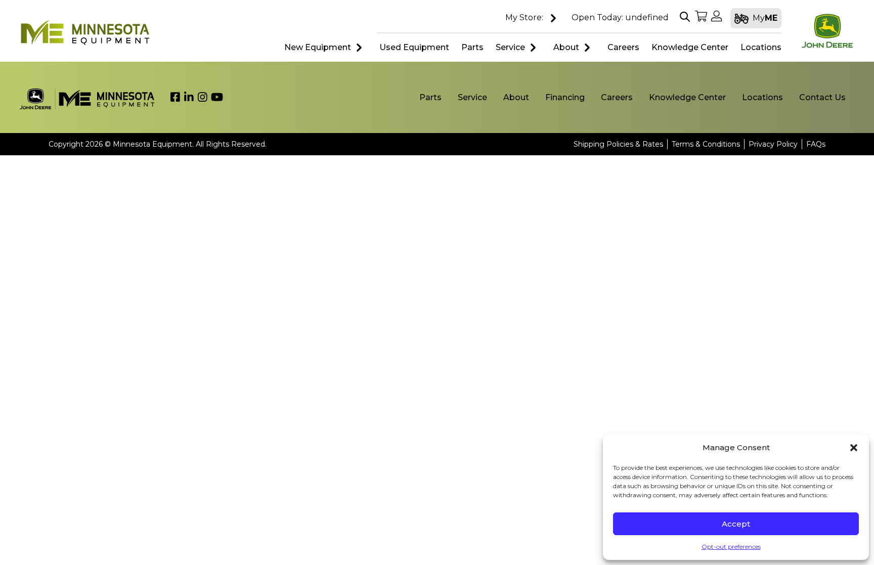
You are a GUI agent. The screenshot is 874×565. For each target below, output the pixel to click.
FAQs (815, 144)
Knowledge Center (687, 97)
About (566, 47)
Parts (430, 97)
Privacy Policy (773, 144)
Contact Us (822, 97)
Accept (736, 524)
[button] (854, 448)
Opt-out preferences (731, 546)
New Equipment (317, 47)
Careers (617, 97)
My (765, 18)
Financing (565, 97)
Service (510, 47)
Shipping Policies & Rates (618, 144)
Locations (762, 97)
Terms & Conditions (706, 144)
